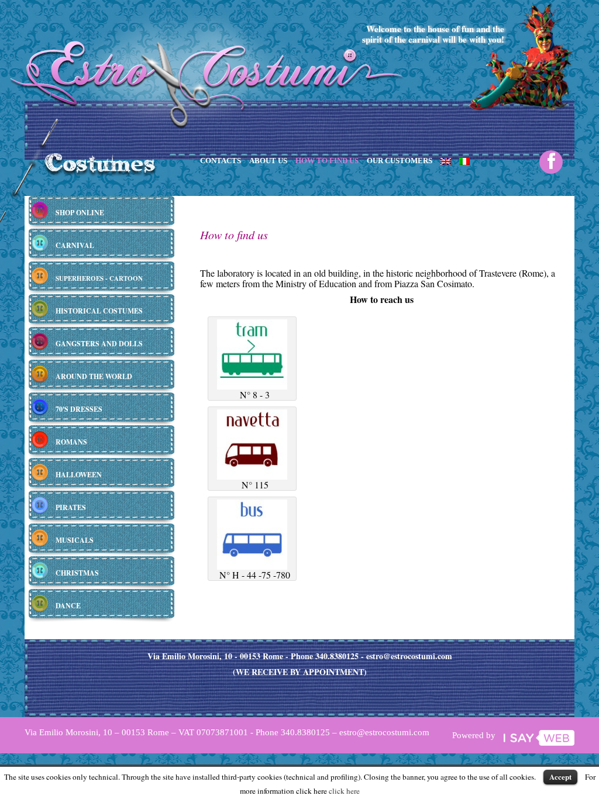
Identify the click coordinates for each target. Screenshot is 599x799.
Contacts (220, 160)
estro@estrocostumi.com (409, 656)
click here (344, 791)
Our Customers (399, 160)
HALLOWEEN (79, 475)
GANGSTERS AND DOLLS (99, 344)
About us (268, 160)
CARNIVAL (75, 245)
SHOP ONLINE (80, 213)
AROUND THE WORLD (94, 376)
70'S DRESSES (79, 409)
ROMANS (71, 442)
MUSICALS (75, 540)
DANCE (68, 606)
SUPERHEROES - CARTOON (99, 278)
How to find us (327, 160)
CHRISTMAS (77, 573)
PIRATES (71, 507)
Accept (560, 776)
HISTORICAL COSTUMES (99, 311)
